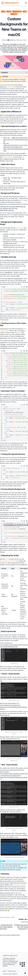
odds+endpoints (12, 2)
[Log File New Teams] (14, 793)
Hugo (10, 974)
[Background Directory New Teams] (14, 820)
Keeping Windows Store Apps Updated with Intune (6, 927)
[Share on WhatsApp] (24, 919)
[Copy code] (26, 287)
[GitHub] (20, 963)
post (23, 157)
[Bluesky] (22, 966)
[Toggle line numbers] (21, 287)
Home (26, 922)
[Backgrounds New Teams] (14, 847)
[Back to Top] (25, 969)
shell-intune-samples (19, 885)
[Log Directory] (14, 655)
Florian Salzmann (8, 157)
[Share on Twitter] (19, 919)
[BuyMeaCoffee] (22, 964)
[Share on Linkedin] (22, 919)
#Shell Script (14, 14)
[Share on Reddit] (25, 919)
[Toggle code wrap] (24, 287)
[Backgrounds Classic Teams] (14, 748)
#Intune (3, 11)
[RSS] (24, 966)
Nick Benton (12, 40)
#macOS (9, 11)
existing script (20, 228)
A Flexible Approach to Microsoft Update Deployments (21, 927)
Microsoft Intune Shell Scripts (9, 561)
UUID (22, 200)
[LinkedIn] (22, 963)
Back (22, 922)
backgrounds (10, 87)
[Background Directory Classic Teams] (14, 723)
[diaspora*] (24, 964)
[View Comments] (25, 973)
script (7, 559)
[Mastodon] (20, 964)
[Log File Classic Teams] (14, 691)
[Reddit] (24, 963)
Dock (18, 332)
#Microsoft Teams (17, 11)
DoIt (16, 974)
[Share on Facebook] (21, 919)
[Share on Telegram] (27, 919)
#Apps (24, 11)
